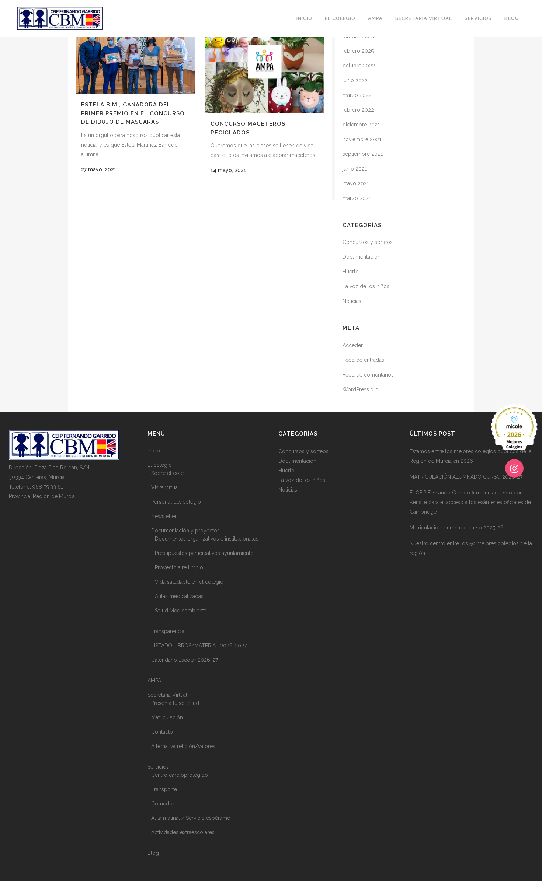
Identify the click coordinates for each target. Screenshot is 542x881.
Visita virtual (165, 487)
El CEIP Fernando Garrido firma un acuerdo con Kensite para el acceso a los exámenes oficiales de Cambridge (470, 502)
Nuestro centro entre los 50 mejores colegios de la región (471, 548)
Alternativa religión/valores (183, 746)
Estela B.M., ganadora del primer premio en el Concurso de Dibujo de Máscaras (133, 113)
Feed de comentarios (368, 375)
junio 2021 (355, 169)
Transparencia (167, 631)
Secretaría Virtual (167, 695)
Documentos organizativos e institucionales (206, 539)
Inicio (153, 451)
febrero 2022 (358, 110)
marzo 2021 (357, 198)
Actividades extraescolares (183, 832)
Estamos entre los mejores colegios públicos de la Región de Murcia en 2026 (471, 456)
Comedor (162, 804)
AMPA (154, 681)
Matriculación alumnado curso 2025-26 (457, 528)
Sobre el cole (167, 473)
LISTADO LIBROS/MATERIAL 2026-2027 (199, 645)
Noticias (352, 301)
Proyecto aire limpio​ (179, 567)
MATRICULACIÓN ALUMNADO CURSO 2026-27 (466, 477)
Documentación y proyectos (185, 531)
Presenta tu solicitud (175, 703)
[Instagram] (514, 468)
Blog (153, 853)
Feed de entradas (363, 360)
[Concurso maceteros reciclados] (264, 64)
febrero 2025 (358, 51)
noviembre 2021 (362, 139)
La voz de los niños (366, 286)
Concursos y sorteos (368, 242)
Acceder (353, 345)
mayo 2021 (356, 183)
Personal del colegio (176, 502)
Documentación (362, 257)
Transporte (164, 789)
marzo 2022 (357, 95)
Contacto (162, 732)
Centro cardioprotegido (179, 775)
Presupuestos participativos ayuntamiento (204, 553)
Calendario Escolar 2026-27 (184, 660)
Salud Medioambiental (181, 610)
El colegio (159, 465)
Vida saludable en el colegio (189, 582)
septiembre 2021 (363, 154)
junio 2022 (355, 80)
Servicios (158, 767)
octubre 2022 (359, 66)
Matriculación (167, 717)
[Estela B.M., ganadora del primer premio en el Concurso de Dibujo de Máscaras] (135, 54)
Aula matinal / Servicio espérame (190, 818)
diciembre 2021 (361, 124)
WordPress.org (361, 389)
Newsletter (164, 516)
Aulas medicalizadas (179, 596)
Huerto (351, 272)
